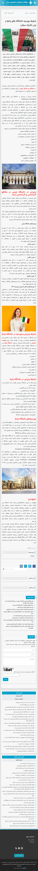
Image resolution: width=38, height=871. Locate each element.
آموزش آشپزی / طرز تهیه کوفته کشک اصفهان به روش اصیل (21, 812)
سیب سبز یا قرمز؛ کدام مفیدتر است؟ (26, 780)
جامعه (26, 13)
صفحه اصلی (32, 13)
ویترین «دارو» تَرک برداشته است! (27, 735)
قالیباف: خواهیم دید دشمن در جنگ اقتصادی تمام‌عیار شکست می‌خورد (19, 723)
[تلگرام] (19, 848)
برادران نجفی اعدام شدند (28, 803)
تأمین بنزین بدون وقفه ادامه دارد (27, 705)
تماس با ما (31, 840)
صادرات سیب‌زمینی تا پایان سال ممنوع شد (25, 702)
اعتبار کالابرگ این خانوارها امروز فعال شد (25, 751)
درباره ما (32, 842)
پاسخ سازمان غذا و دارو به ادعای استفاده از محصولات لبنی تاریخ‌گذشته (19, 800)
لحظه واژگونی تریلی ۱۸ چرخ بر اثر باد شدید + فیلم (23, 782)
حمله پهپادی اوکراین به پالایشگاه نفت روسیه (23, 605)
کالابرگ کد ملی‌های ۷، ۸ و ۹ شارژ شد (26, 744)
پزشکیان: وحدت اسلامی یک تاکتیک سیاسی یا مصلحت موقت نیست (19, 714)
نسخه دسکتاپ (19, 855)
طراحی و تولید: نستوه (18, 868)
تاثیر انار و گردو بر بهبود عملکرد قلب (26, 814)
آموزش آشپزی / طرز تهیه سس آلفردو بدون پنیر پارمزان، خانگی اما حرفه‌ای (18, 805)
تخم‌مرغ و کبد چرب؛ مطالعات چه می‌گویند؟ (24, 775)
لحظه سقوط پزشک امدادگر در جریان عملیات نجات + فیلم (22, 785)
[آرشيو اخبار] (22, 848)
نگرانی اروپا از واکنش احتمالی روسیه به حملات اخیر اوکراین (19, 609)
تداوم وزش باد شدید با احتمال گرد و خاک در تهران (23, 823)
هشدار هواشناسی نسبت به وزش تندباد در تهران (24, 798)
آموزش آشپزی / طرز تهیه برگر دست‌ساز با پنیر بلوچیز (23, 773)
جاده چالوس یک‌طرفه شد (28, 770)
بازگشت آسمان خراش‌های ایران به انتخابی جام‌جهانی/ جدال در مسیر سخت (18, 741)
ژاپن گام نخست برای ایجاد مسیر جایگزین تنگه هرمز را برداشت (21, 725)
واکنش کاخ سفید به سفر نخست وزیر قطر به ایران (23, 732)
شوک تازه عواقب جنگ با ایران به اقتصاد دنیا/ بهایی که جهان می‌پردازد (19, 709)
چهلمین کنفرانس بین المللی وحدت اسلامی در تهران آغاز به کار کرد (20, 749)
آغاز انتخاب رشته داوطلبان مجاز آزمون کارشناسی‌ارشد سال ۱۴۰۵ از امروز (19, 746)
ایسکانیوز (27, 86)
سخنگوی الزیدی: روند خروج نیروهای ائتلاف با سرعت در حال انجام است (19, 730)
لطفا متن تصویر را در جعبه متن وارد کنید (24, 672)
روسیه (32, 556)
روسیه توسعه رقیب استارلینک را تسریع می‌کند (22, 618)
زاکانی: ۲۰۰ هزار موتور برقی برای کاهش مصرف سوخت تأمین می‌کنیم (19, 821)
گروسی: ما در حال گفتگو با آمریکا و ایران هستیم (24, 712)
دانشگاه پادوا (8, 343)
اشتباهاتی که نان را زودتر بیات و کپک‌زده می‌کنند (24, 810)
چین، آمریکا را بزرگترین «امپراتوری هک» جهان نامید (23, 716)
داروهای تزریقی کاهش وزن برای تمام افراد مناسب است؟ (22, 807)
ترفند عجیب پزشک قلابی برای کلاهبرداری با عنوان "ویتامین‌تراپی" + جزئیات (18, 791)
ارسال (5, 679)
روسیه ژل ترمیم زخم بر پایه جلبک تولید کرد (23, 616)
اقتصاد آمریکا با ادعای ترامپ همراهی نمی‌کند (24, 728)
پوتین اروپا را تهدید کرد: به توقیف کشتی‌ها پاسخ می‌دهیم (20, 624)
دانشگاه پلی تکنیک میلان (27, 89)
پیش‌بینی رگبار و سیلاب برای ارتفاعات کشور (25, 768)
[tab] (19, 693)
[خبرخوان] (16, 848)
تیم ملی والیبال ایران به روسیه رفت (25, 607)
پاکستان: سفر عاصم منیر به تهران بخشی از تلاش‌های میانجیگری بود (19, 707)
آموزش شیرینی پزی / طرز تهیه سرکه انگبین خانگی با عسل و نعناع (20, 778)
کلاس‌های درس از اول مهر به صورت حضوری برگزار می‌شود (22, 826)
